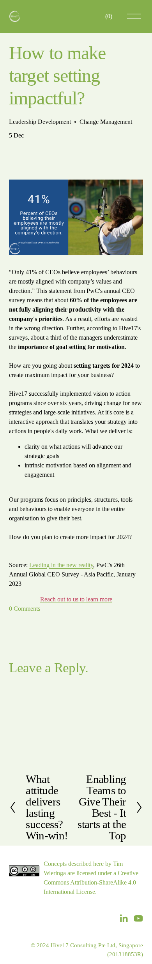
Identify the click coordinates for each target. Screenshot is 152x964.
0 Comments (24, 608)
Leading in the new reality (61, 565)
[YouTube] (138, 918)
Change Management (106, 121)
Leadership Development (40, 121)
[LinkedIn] (123, 918)
